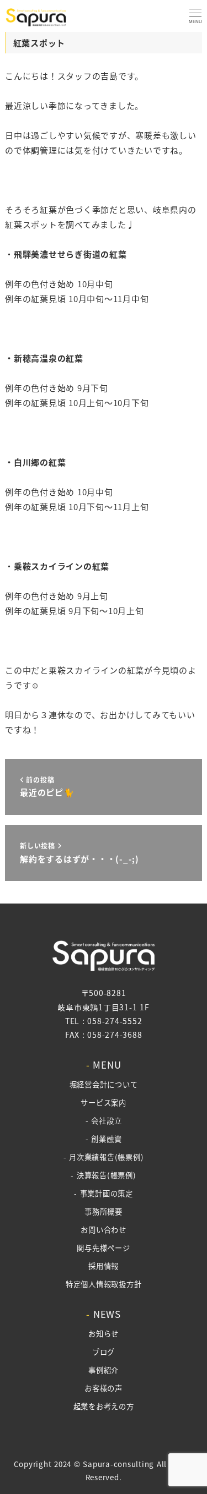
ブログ (103, 1352)
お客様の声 (103, 1388)
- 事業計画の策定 (103, 1193)
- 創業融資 (104, 1139)
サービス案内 (103, 1102)
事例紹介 (103, 1370)
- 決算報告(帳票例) (103, 1175)
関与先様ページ (103, 1248)
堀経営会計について (104, 1084)
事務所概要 (103, 1211)
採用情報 (103, 1266)
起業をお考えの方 (103, 1406)
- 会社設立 (104, 1120)
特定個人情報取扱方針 (104, 1284)
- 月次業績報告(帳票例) (103, 1157)
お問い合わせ (103, 1229)
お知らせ (103, 1333)
